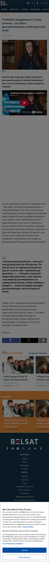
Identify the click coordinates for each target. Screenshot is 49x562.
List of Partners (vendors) (13, 544)
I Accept (24, 550)
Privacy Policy (27, 527)
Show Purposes (24, 557)
